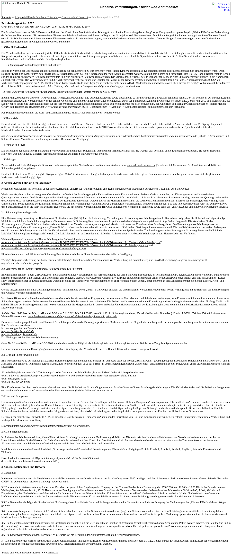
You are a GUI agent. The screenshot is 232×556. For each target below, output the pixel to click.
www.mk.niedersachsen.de (182, 136)
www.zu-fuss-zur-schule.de (15, 381)
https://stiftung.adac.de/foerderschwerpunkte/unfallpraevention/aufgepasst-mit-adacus (94, 86)
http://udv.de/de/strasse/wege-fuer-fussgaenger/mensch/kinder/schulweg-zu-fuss (43, 248)
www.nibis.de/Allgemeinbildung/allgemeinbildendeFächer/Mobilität (56, 458)
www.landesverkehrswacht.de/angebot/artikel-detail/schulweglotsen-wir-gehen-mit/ (72, 316)
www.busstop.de (209, 206)
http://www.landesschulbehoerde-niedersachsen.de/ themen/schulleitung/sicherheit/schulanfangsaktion (56, 136)
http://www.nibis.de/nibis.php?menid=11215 (64, 106)
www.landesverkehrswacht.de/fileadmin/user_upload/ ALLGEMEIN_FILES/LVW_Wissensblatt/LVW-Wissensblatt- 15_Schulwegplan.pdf (74, 245)
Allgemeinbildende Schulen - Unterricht (36, 17)
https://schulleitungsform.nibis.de (19, 334)
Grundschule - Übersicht (74, 17)
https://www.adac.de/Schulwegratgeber (22, 263)
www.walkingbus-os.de (13, 378)
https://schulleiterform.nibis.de (17, 331)
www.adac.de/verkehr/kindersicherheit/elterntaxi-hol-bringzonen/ (55, 425)
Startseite (6, 17)
